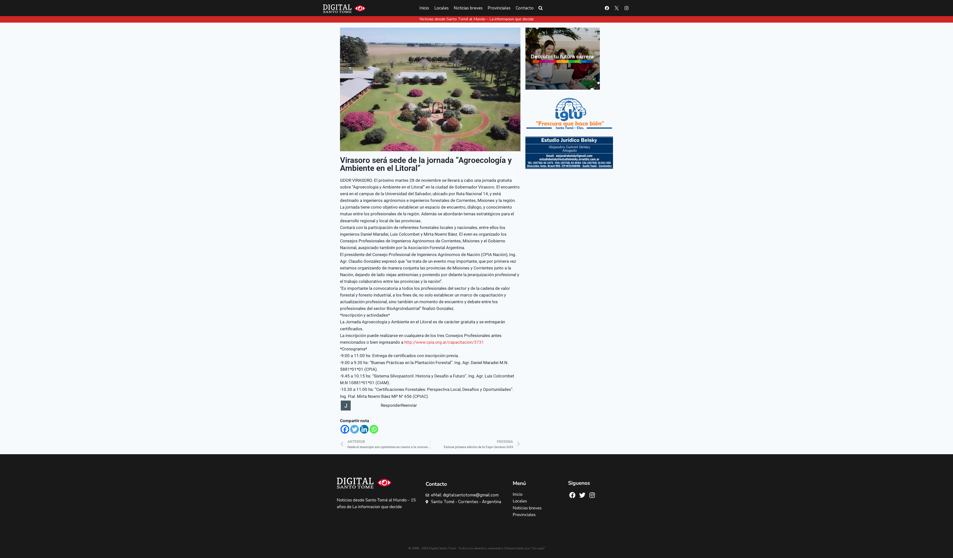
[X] (617, 8)
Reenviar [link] (409, 405)
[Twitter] (354, 429)
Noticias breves (468, 8)
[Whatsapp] (374, 429)
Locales (441, 8)
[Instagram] (626, 8)
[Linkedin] (364, 429)
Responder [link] (391, 405)
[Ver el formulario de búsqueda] (540, 8)
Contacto (525, 8)
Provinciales (499, 8)
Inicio (424, 8)
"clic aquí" (538, 548)
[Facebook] (607, 8)
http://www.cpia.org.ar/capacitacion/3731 (444, 342)
